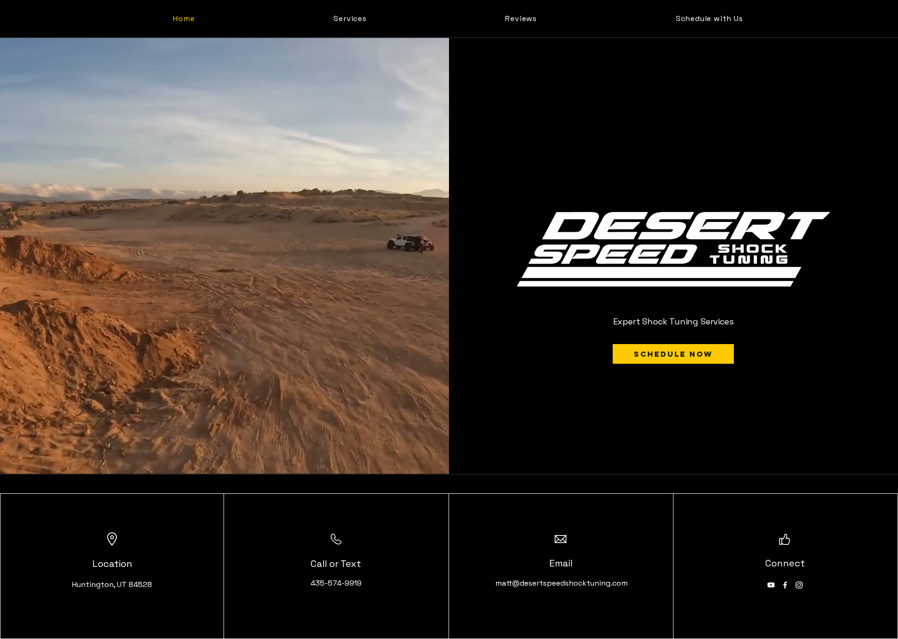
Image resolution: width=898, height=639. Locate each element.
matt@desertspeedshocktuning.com (561, 583)
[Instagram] (799, 585)
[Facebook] (785, 585)
